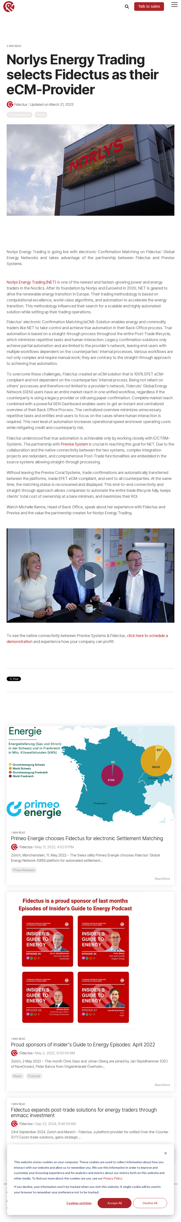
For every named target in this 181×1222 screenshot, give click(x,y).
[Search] (127, 6)
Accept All (114, 1203)
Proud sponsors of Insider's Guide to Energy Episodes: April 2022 (83, 1045)
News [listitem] (17, 1076)
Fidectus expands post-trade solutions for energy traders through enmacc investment (84, 1112)
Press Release (19, 115)
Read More (162, 878)
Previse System (74, 444)
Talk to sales (149, 6)
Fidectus (20, 104)
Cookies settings (79, 1203)
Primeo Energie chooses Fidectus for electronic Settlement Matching (87, 838)
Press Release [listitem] (24, 870)
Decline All (150, 1203)
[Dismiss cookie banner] (165, 1154)
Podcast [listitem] (34, 1076)
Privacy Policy (112, 1178)
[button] (174, 4)
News (41, 115)
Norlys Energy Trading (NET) (31, 282)
